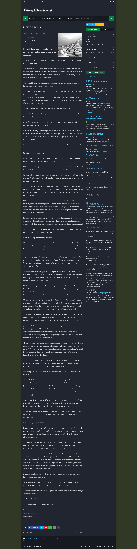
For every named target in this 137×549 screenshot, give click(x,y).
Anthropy (100, 34)
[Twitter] (42, 527)
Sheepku (92, 155)
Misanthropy (100, 49)
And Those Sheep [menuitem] (84, 18)
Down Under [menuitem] (48, 18)
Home (25, 1)
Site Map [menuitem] (70, 18)
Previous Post (30, 532)
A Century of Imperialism (95, 118)
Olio (100, 54)
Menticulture (100, 47)
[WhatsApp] (50, 527)
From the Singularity (100, 44)
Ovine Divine (100, 57)
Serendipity (100, 62)
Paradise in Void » (106, 141)
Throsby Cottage (100, 65)
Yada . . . (107, 30)
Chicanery (100, 42)
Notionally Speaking (100, 52)
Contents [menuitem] (33, 18)
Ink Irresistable (96, 81)
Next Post (78, 532)
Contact (39, 1)
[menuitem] (25, 18)
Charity (91, 290)
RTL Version (109, 546)
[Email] (54, 527)
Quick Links (92, 30)
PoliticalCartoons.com (59, 539)
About (32, 1)
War (88, 184)
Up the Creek (100, 67)
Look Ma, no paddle (99, 145)
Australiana (100, 36)
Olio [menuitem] (60, 18)
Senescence (100, 60)
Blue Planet (31, 24)
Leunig (25, 541)
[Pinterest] (46, 527)
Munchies (92, 195)
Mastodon (90, 76)
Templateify (38, 546)
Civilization (93, 98)
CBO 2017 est (102, 297)
